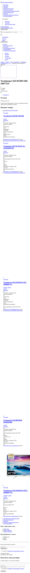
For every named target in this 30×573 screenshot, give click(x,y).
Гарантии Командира (8, 12)
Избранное (5, 37)
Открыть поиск (4, 29)
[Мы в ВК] (6, 529)
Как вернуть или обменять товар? (11, 11)
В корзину (5, 120)
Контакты (5, 13)
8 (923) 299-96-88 (5, 26)
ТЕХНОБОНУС (7, 49)
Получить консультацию (9, 48)
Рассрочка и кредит (8, 9)
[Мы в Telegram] (7, 530)
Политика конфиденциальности (11, 15)
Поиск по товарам (5, 32)
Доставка (5, 7)
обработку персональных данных (16, 551)
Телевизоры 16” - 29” (6, 63)
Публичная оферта (7, 16)
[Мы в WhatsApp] (7, 531)
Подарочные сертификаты (9, 50)
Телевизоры (23, 62)
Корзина (4, 38)
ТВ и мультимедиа (15, 62)
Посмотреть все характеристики (11, 139)
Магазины (5, 6)
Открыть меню (4, 41)
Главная (6, 53)
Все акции (5, 4)
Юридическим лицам (8, 8)
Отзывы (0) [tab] (6, 94)
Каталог (5, 44)
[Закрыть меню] (1, 1)
